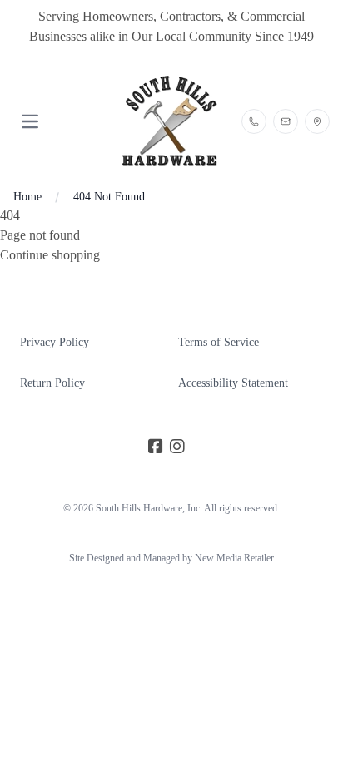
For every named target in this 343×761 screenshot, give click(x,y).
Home (27, 196)
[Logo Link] (171, 121)
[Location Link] (317, 121)
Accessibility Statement (233, 383)
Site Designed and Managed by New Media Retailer (171, 558)
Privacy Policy (54, 342)
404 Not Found (109, 196)
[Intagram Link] (177, 447)
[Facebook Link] (155, 447)
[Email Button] (286, 121)
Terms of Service (218, 342)
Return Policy (52, 383)
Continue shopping (50, 255)
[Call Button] (254, 121)
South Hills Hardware (139, 508)
